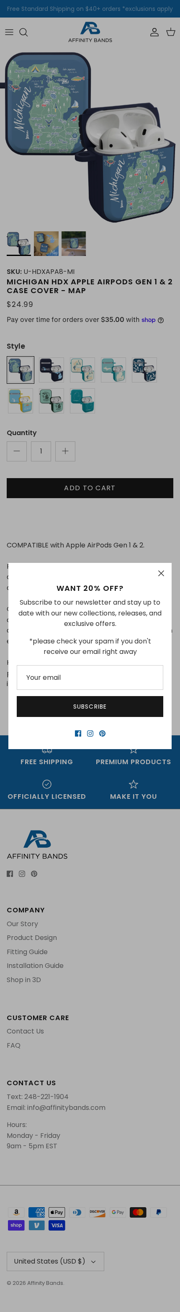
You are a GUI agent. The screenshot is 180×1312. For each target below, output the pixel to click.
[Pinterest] (102, 733)
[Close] (161, 573)
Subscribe (90, 706)
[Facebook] (78, 733)
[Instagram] (90, 733)
